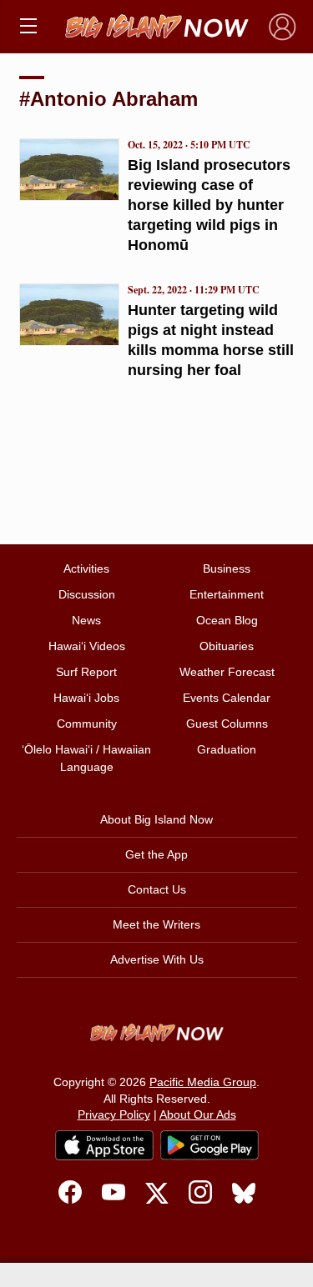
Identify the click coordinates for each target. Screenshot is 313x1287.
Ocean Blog (227, 620)
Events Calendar (226, 697)
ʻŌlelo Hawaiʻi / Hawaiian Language (86, 758)
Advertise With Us (157, 959)
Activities (86, 568)
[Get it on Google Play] (209, 1145)
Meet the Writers (156, 924)
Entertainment (226, 594)
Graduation (226, 749)
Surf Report (86, 672)
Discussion (86, 594)
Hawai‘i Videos (86, 646)
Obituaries (226, 646)
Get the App (156, 854)
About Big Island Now (156, 819)
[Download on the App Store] (104, 1144)
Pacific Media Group (202, 1082)
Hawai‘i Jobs (86, 697)
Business (226, 568)
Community (87, 723)
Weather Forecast (227, 672)
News (86, 620)
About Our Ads (197, 1114)
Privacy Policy (114, 1114)
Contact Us (157, 889)
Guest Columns (227, 723)
